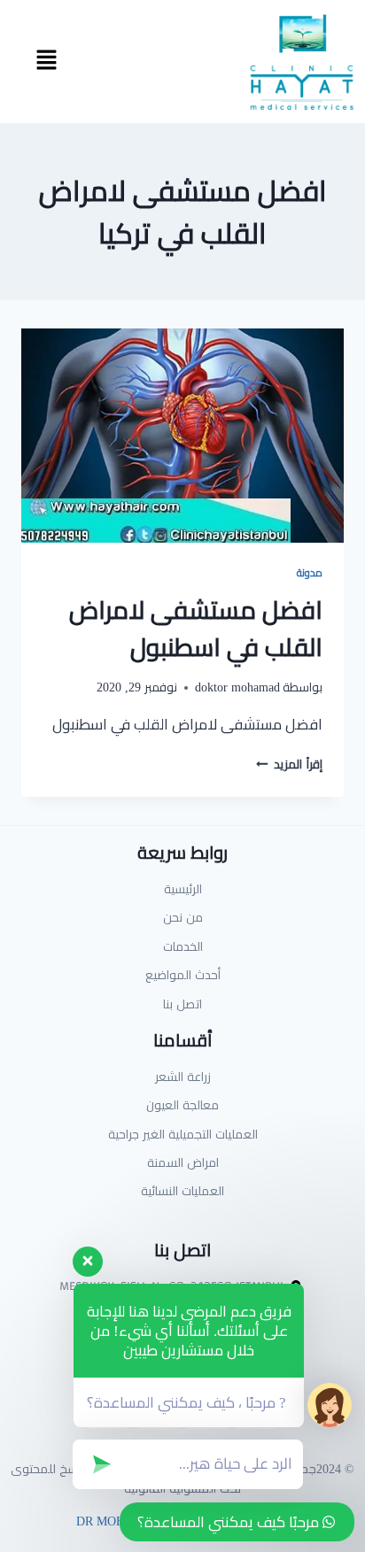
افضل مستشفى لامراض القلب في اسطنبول (195, 628)
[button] (46, 61)
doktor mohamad (237, 687)
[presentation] (182, 436)
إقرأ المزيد (289, 764)
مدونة (309, 572)
